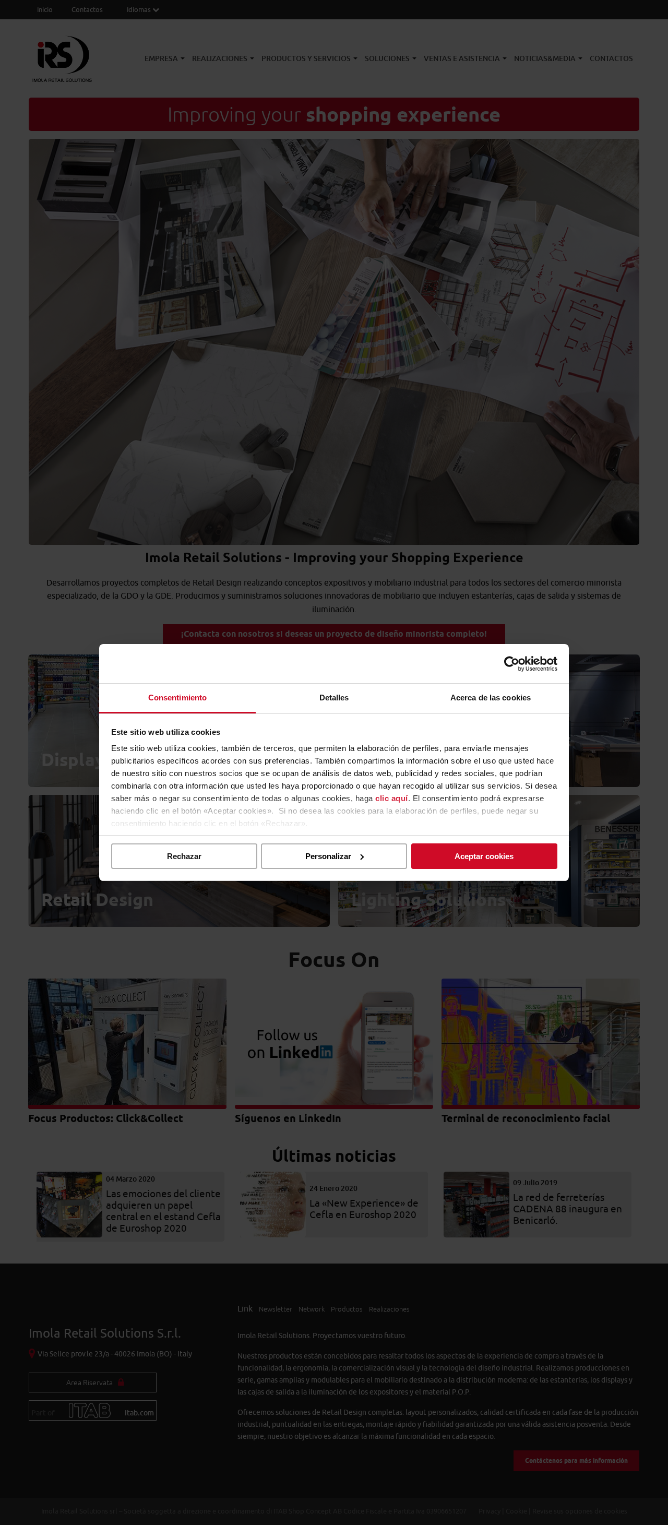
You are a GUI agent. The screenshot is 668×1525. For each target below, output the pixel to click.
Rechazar (184, 856)
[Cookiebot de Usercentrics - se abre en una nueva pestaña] (511, 664)
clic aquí (391, 798)
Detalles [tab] (334, 697)
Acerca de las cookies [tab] (490, 697)
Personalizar (328, 856)
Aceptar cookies (484, 856)
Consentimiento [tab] (177, 697)
